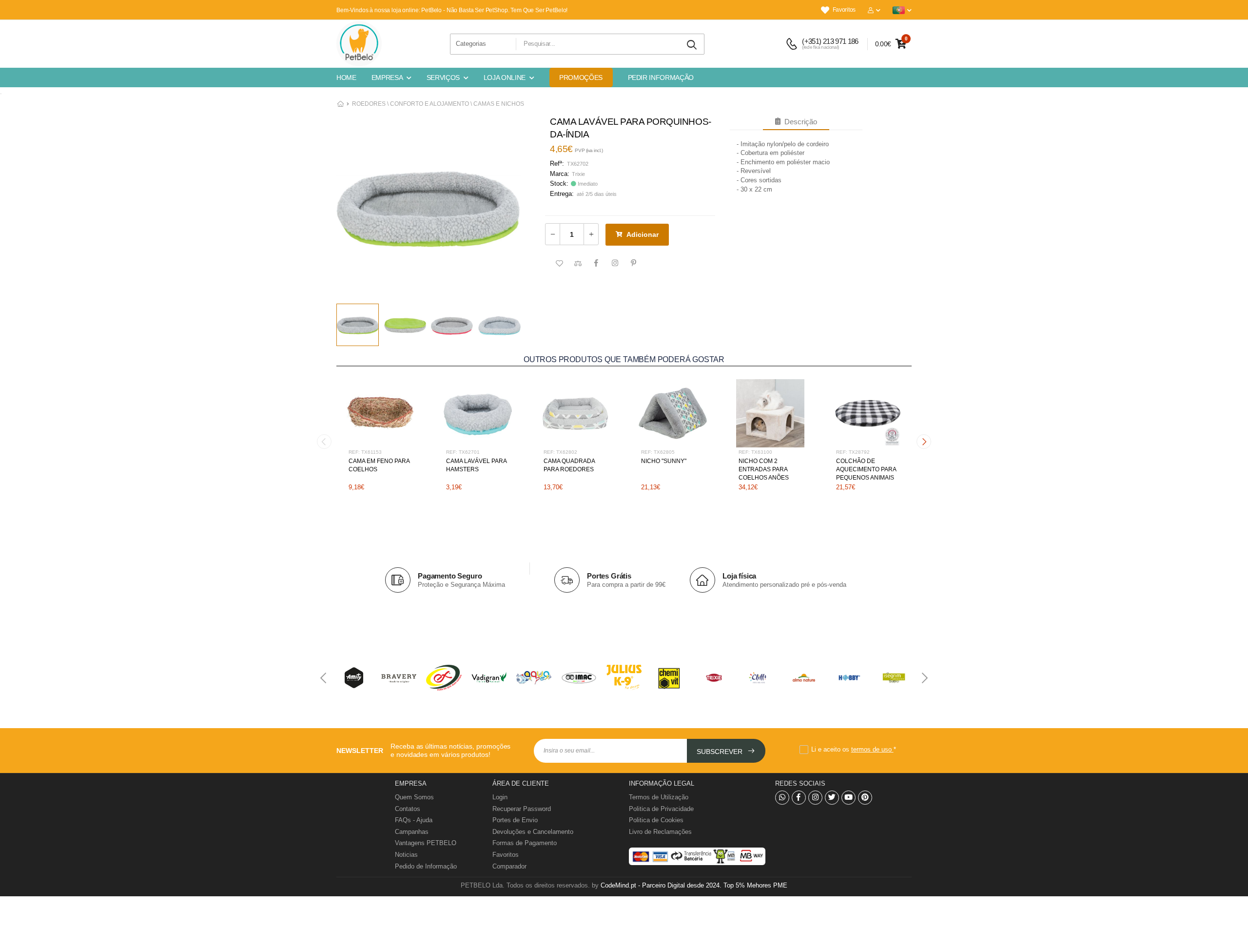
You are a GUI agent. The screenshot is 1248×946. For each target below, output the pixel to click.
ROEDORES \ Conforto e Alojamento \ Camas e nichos (438, 103)
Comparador (509, 866)
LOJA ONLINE (505, 77)
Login (499, 797)
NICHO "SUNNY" (663, 461)
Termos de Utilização (658, 797)
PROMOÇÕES (581, 77)
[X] (832, 798)
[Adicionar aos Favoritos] (559, 263)
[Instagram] (815, 798)
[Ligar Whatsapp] (782, 798)
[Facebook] (799, 798)
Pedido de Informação (426, 866)
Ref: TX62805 (658, 452)
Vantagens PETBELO (425, 843)
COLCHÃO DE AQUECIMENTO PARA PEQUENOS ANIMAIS (866, 469)
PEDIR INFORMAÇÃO (661, 77)
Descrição (798, 121)
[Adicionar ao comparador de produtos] (577, 263)
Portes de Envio (515, 820)
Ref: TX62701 (463, 452)
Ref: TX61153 (365, 452)
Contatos (407, 808)
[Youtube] (848, 798)
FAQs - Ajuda (413, 820)
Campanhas (412, 831)
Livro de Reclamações (660, 831)
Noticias (406, 854)
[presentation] (324, 441)
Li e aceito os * (853, 749)
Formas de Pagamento (524, 843)
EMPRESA (387, 77)
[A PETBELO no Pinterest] (865, 798)
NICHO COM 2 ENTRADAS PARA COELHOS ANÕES (764, 469)
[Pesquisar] (692, 45)
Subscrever (720, 751)
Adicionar (642, 234)
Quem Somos (414, 797)
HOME (346, 77)
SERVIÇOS (443, 77)
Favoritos (844, 9)
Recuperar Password (521, 808)
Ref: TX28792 (853, 452)
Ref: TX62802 (560, 452)
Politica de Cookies (656, 820)
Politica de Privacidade (661, 808)
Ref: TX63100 (755, 452)
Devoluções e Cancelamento (532, 831)
